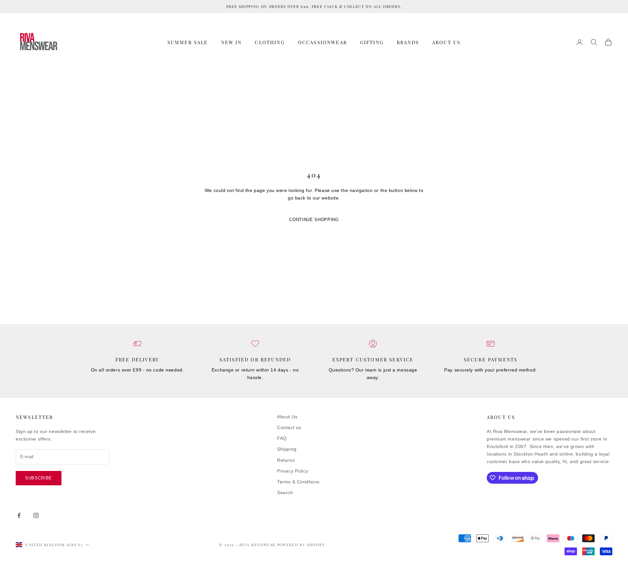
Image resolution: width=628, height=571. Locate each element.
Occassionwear (322, 42)
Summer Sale (187, 42)
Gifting (372, 42)
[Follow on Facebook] (19, 515)
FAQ (282, 438)
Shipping (286, 449)
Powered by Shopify (301, 544)
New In (231, 42)
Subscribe (38, 478)
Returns (286, 460)
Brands (408, 42)
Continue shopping (314, 219)
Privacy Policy (292, 471)
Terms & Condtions (298, 481)
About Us (446, 42)
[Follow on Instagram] (36, 515)
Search (285, 492)
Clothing (270, 42)
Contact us (289, 427)
